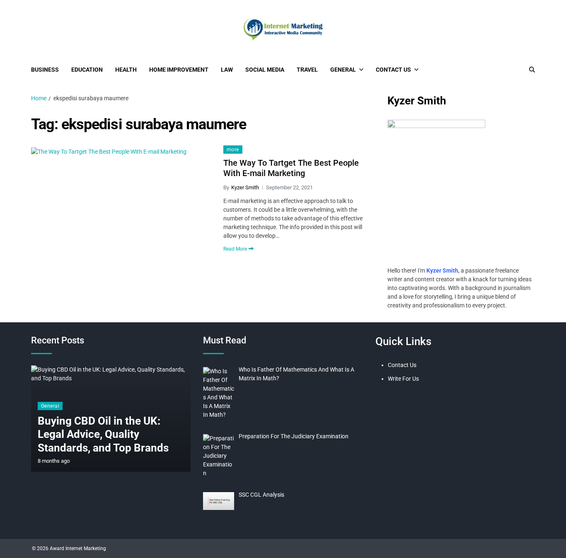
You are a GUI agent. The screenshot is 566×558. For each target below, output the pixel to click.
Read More (235, 248)
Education (87, 69)
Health (126, 69)
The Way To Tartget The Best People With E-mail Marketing (291, 168)
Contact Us (393, 69)
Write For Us (403, 378)
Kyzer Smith (245, 187)
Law (227, 69)
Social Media (264, 69)
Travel (307, 69)
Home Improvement (178, 69)
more (233, 149)
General (343, 69)
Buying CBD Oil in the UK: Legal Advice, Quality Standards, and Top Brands (103, 434)
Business (45, 69)
